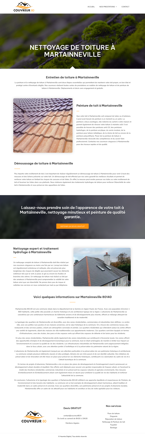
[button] (116, 6)
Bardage (113, 427)
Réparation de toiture (113, 419)
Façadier (113, 425)
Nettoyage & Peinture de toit (113, 422)
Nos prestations (107, 7)
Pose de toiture (114, 413)
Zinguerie (113, 416)
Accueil (91, 7)
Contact (125, 7)
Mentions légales (72, 423)
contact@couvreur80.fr (72, 415)
